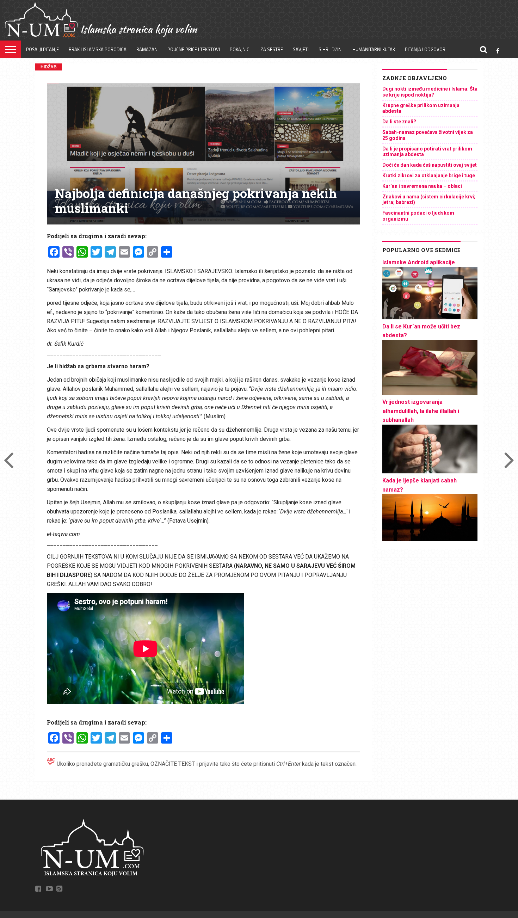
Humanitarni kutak (373, 49)
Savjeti (301, 49)
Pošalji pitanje (42, 49)
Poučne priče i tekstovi (193, 49)
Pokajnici (240, 49)
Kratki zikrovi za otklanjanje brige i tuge (428, 175)
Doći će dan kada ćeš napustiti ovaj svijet (429, 165)
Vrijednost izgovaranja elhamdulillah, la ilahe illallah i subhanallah (420, 411)
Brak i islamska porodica (98, 49)
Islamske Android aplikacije (418, 262)
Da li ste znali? (399, 121)
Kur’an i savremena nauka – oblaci (422, 186)
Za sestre (271, 49)
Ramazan (147, 49)
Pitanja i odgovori (425, 49)
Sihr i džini (331, 49)
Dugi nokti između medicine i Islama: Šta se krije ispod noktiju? (429, 92)
